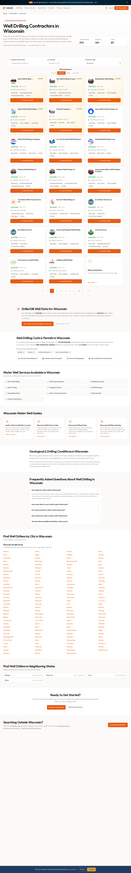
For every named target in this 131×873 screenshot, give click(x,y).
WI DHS (30, 352)
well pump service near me (11, 728)
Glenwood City (7, 587)
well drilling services (64, 726)
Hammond (6, 591)
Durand (100, 574)
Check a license (10, 434)
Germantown (71, 584)
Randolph (101, 627)
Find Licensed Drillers (62, 352)
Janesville (38, 597)
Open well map (104, 436)
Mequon (69, 607)
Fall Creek (101, 578)
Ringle (100, 630)
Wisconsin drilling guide (76, 358)
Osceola (6, 624)
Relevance (61, 73)
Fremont (69, 581)
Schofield (70, 633)
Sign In (111, 8)
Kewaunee (38, 601)
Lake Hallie (6, 604)
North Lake (38, 617)
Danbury (6, 574)
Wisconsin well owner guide (53, 358)
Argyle (37, 555)
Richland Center (72, 630)
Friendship (101, 581)
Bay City (101, 558)
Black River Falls (72, 561)
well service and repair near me (31, 728)
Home (5, 13)
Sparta (100, 637)
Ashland (101, 555)
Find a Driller (13, 13)
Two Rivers (101, 643)
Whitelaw (6, 653)
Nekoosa (6, 614)
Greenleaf (101, 587)
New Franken (39, 614)
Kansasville (70, 597)
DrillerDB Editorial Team (19, 45)
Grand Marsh (39, 587)
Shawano (101, 633)
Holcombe (6, 594)
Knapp (69, 601)
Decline (82, 869)
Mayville (6, 607)
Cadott (69, 568)
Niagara (5, 617)
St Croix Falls (7, 640)
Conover (37, 571)
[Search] (106, 8)
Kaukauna (101, 597)
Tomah (5, 643)
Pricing (59, 8)
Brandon (5, 564)
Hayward (101, 591)
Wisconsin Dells (72, 653)
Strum (37, 640)
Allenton (6, 551)
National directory (119, 725)
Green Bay (70, 587)
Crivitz (100, 571)
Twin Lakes (70, 643)
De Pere (37, 574)
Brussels (6, 568)
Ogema (69, 620)
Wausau (5, 650)
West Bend (38, 650)
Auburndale (7, 558)
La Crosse (101, 601)
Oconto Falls (39, 620)
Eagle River (6, 578)
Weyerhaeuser (103, 650)
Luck (68, 604)
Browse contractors (56, 707)
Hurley (100, 594)
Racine (69, 627)
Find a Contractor (30, 8)
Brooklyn (69, 564)
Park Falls (70, 624)
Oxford (37, 624)
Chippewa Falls (8, 571)
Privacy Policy (72, 869)
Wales (5, 647)
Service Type (91, 60)
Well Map (19, 8)
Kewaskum (6, 601)
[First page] (43, 291)
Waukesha (38, 647)
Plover (37, 627)
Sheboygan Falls (8, 637)
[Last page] (88, 291)
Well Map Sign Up (121, 8)
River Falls (6, 633)
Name (68, 73)
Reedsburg (6, 630)
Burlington (38, 568)
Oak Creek (101, 617)
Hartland (69, 591)
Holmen (37, 594)
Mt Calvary (70, 610)
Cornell (69, 571)
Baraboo (37, 558)
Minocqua (6, 610)
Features (51, 8)
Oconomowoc (7, 620)
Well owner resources (75, 707)
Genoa (37, 584)
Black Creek (38, 561)
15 (79, 291)
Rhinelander (38, 630)
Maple (100, 604)
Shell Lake (38, 637)
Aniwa (100, 551)
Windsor (37, 653)
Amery (37, 551)
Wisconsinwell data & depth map (101, 358)
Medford (38, 607)
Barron (69, 558)
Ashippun (70, 555)
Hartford (38, 591)
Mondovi (37, 610)
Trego (37, 643)
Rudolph (37, 633)
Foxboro (5, 581)
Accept (91, 869)
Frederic (37, 581)
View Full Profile (28, 100)
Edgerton (70, 578)
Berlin (5, 561)
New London (102, 614)
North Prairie (71, 617)
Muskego (101, 610)
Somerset (70, 637)
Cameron (101, 568)
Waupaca (70, 647)
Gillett (100, 584)
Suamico (101, 640)
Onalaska (101, 620)
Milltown (101, 607)
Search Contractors (18, 60)
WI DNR (20, 352)
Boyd (100, 561)
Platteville (6, 627)
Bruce (100, 564)
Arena (5, 555)
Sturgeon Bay (71, 640)
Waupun (101, 647)
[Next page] (84, 291)
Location (52, 60)
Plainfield (101, 624)
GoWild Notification (44, 352)
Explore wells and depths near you (38, 324)
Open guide (40, 436)
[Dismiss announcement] (127, 2)
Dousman (70, 574)
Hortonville (70, 594)
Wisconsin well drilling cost (29, 358)
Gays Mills (6, 584)
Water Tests (42, 8)
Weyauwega (71, 650)
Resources (66, 8)
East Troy (38, 578)
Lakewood (38, 604)
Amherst (69, 551)
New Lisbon (70, 614)
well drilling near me (16, 726)
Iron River (6, 597)
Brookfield (38, 564)
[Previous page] (47, 291)
